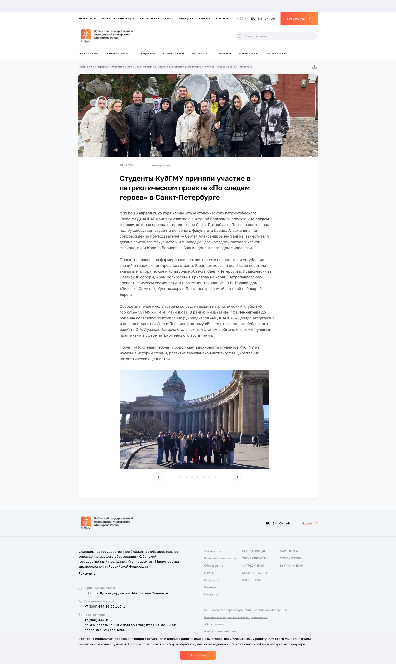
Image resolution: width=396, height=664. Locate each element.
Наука (169, 18)
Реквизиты (87, 573)
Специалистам (173, 53)
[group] (194, 419)
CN (266, 18)
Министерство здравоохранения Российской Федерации (245, 610)
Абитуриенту (213, 624)
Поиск (239, 36)
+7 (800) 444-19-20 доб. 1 (105, 606)
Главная (85, 66)
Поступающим (88, 53)
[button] (158, 477)
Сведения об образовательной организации (236, 617)
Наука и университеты (220, 631)
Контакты (222, 18)
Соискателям (291, 558)
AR (273, 18)
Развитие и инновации (118, 18)
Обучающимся (117, 53)
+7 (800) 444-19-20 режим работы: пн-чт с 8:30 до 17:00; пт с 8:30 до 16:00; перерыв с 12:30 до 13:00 (130, 625)
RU (253, 18)
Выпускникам (276, 53)
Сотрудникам (145, 53)
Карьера (204, 18)
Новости (116, 66)
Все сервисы (296, 18)
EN (260, 18)
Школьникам (248, 53)
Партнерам (223, 53)
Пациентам (199, 53)
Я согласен (198, 655)
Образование (149, 18)
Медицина (186, 18)
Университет (87, 18)
